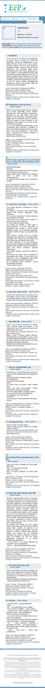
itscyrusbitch (15, 88)
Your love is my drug (17, 204)
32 (13, 487)
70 (13, 416)
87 (13, 361)
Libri (14, 197)
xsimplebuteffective (17, 404)
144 (13, 644)
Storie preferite (17, 45)
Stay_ (13, 477)
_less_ (13, 139)
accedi (38, 22)
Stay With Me (14, 322)
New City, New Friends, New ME (22, 493)
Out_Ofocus (15, 549)
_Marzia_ (14, 584)
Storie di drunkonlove (19, 44)
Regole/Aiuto (33, 19)
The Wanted (35, 447)
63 (36, 197)
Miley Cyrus (35, 97)
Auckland (13, 56)
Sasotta (13, 437)
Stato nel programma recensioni (31, 47)
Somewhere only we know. (20, 105)
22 (19, 595)
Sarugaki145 (15, 184)
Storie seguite (14, 47)
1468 (20, 286)
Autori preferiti (28, 45)
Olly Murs (34, 414)
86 (13, 559)
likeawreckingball (17, 303)
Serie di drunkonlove (34, 44)
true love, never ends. (18, 292)
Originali (15, 19)
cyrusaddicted (15, 349)
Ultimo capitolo (15, 107)
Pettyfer (13, 268)
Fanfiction (6, 19)
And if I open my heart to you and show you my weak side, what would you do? (23, 161)
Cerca (23, 19)
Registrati (31, 22)
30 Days (12, 601)
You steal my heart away (19, 565)
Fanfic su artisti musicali (21, 97)
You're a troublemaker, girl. (20, 367)
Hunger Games (23, 197)
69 (13, 449)
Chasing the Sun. (16, 422)
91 (13, 152)
